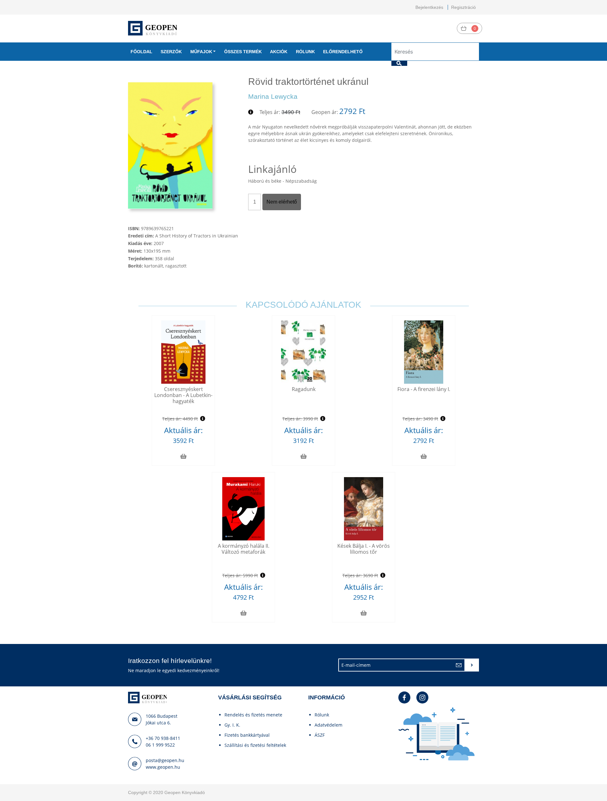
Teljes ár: (270, 112)
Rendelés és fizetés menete (253, 715)
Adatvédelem (328, 725)
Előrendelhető (343, 51)
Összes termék (243, 51)
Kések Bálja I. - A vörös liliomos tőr (363, 548)
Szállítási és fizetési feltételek (255, 745)
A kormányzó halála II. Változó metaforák (243, 548)
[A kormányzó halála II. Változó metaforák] (243, 508)
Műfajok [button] (201, 51)
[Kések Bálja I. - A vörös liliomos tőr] (363, 508)
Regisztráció (463, 7)
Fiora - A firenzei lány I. (423, 389)
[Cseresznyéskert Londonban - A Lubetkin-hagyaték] (183, 352)
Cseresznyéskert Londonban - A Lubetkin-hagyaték (183, 395)
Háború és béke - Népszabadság (282, 181)
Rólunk (305, 51)
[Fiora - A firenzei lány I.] (424, 352)
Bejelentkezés (429, 7)
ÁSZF (320, 735)
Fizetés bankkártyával (247, 735)
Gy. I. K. (232, 725)
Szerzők (171, 51)
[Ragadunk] (303, 352)
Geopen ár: (324, 112)
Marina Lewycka (272, 96)
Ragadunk (304, 389)
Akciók (278, 51)
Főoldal (141, 51)
